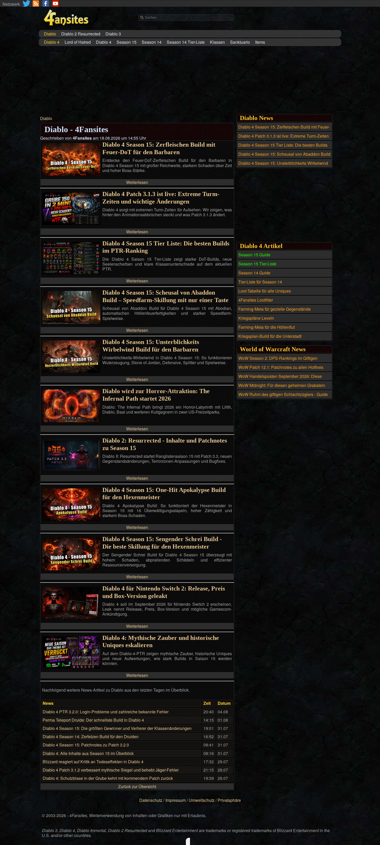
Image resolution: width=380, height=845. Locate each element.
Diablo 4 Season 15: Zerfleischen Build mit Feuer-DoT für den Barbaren (158, 148)
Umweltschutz (202, 800)
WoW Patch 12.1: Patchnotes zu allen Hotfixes (280, 367)
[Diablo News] (36, 3)
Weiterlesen (137, 182)
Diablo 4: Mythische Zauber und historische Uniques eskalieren (160, 641)
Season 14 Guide (254, 273)
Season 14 (152, 42)
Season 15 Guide (254, 255)
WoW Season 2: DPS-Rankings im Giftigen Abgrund (277, 361)
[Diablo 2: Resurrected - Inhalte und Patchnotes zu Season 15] (71, 470)
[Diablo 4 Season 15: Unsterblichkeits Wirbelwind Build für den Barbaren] (71, 371)
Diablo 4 (103, 42)
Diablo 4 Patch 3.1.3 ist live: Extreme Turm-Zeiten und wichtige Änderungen (160, 198)
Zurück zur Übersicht (137, 786)
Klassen (217, 42)
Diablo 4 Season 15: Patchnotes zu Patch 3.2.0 (86, 745)
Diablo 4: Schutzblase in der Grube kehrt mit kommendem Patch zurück (108, 778)
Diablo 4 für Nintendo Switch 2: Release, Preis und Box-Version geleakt (163, 592)
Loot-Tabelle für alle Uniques (264, 291)
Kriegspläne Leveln (256, 318)
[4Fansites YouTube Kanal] (55, 3)
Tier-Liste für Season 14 (260, 282)
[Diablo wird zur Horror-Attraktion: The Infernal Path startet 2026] (71, 421)
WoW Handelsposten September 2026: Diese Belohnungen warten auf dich (280, 379)
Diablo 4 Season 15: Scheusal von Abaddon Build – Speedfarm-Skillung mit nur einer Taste (165, 296)
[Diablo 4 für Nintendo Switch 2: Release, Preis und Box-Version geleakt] (71, 618)
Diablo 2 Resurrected (80, 34)
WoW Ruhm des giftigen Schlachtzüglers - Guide (283, 394)
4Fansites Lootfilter (255, 300)
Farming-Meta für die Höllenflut (266, 327)
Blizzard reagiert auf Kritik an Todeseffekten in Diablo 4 (93, 762)
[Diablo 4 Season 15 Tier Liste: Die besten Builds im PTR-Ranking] (71, 273)
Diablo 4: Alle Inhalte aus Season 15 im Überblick (88, 753)
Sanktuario (240, 42)
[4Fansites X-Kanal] (27, 3)
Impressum (175, 800)
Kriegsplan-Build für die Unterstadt (269, 336)
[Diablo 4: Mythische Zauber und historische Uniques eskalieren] (71, 667)
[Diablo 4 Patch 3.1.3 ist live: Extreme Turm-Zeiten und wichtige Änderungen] (71, 223)
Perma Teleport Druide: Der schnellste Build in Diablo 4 (93, 720)
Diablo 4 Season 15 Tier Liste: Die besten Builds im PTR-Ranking (165, 247)
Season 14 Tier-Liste (186, 42)
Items (260, 42)
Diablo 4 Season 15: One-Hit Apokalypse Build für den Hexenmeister (164, 494)
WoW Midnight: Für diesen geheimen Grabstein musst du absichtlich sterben (281, 388)
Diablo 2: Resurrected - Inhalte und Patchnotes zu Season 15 (164, 444)
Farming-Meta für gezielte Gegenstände (274, 309)
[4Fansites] (66, 29)
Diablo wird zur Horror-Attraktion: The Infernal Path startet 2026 (156, 395)
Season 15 (126, 42)
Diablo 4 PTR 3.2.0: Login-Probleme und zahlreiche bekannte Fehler (106, 712)
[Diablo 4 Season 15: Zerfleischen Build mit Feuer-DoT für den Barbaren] (71, 174)
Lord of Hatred (78, 42)
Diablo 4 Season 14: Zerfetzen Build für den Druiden (91, 736)
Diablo (46, 118)
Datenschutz (150, 800)
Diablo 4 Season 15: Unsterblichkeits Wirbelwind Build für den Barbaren (150, 346)
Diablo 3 (113, 34)
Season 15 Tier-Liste (257, 264)
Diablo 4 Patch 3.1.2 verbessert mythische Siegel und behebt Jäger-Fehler (111, 770)
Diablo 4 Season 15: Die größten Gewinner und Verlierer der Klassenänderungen (117, 728)
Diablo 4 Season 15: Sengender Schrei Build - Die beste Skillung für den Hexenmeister (162, 543)
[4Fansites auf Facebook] (45, 3)
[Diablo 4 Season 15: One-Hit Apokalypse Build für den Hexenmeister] (71, 519)
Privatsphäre (229, 800)
